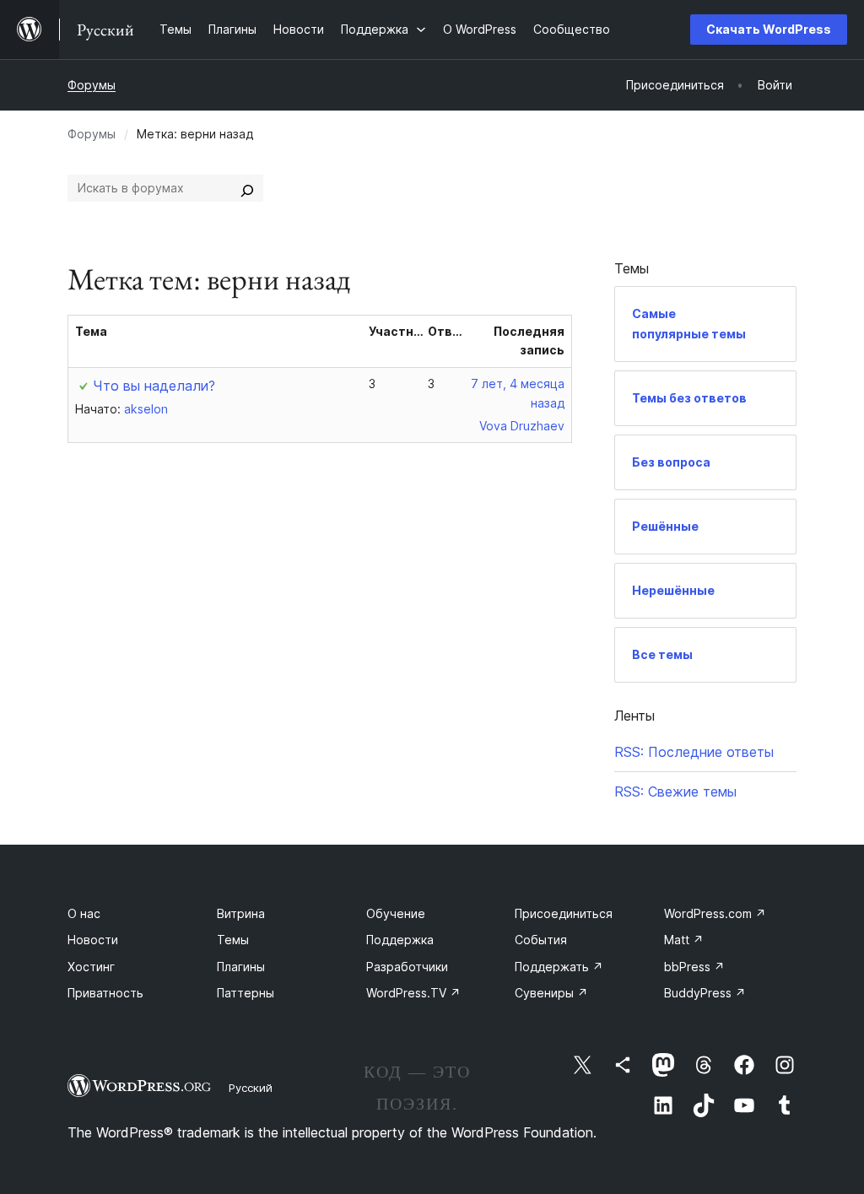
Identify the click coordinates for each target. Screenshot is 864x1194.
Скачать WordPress (768, 29)
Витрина (241, 913)
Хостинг (91, 966)
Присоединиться (564, 913)
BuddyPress (705, 993)
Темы (233, 939)
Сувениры (551, 993)
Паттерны (245, 993)
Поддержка (400, 939)
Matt (684, 939)
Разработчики (407, 966)
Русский (251, 1087)
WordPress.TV (413, 993)
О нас (84, 913)
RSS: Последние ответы (694, 751)
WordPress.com (715, 913)
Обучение (395, 913)
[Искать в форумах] (247, 188)
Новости (93, 939)
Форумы (92, 85)
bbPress (694, 966)
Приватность (105, 993)
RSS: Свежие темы (675, 791)
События (541, 939)
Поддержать (559, 966)
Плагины (241, 966)
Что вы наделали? (154, 385)
